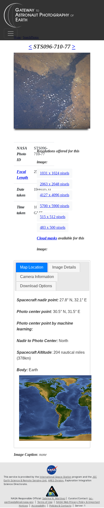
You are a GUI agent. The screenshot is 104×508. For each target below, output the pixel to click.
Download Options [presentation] (36, 286)
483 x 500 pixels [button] (52, 227)
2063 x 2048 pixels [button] (54, 184)
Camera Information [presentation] (37, 277)
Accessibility (38, 505)
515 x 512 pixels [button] (52, 217)
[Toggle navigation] (10, 33)
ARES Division (56, 480)
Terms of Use (44, 501)
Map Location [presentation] (31, 267)
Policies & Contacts (60, 505)
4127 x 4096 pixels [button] (54, 195)
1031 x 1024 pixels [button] (54, 173)
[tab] (31, 267)
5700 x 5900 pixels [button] (54, 206)
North (42, 341)
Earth (27, 370)
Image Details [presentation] (64, 267)
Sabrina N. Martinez (53, 498)
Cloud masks (47, 238)
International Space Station (55, 476)
